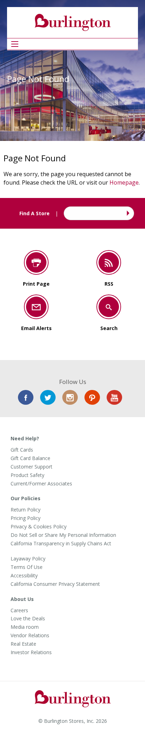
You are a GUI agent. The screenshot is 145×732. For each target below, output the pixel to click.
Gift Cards (22, 449)
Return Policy (25, 509)
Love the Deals (28, 618)
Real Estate (23, 643)
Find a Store (127, 213)
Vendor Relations (30, 635)
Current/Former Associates (41, 483)
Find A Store (34, 213)
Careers (19, 610)
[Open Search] (14, 44)
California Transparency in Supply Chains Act (61, 543)
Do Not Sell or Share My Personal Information (63, 535)
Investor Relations (31, 652)
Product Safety (27, 475)
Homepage (124, 182)
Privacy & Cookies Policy (39, 526)
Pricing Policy (25, 518)
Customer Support (31, 466)
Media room (25, 627)
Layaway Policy (28, 558)
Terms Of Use (27, 567)
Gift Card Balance (30, 458)
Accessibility (24, 575)
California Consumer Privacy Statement (55, 584)
